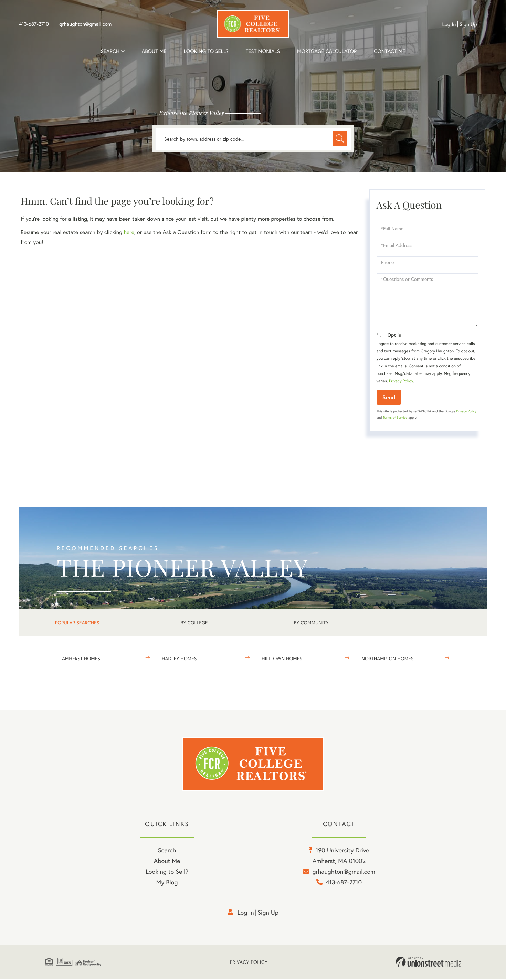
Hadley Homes (179, 658)
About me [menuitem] (154, 51)
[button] (340, 138)
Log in (449, 24)
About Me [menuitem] (167, 860)
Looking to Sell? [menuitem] (205, 51)
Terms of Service (395, 417)
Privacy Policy (401, 381)
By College (194, 622)
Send (388, 397)
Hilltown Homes (282, 658)
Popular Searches (77, 622)
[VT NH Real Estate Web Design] (428, 962)
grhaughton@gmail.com (85, 24)
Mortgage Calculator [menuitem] (327, 51)
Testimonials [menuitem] (263, 51)
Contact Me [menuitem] (389, 51)
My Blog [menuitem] (167, 882)
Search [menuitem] (110, 51)
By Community (311, 622)
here (129, 232)
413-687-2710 (34, 24)
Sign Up (468, 24)
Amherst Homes (81, 658)
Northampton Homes (387, 658)
